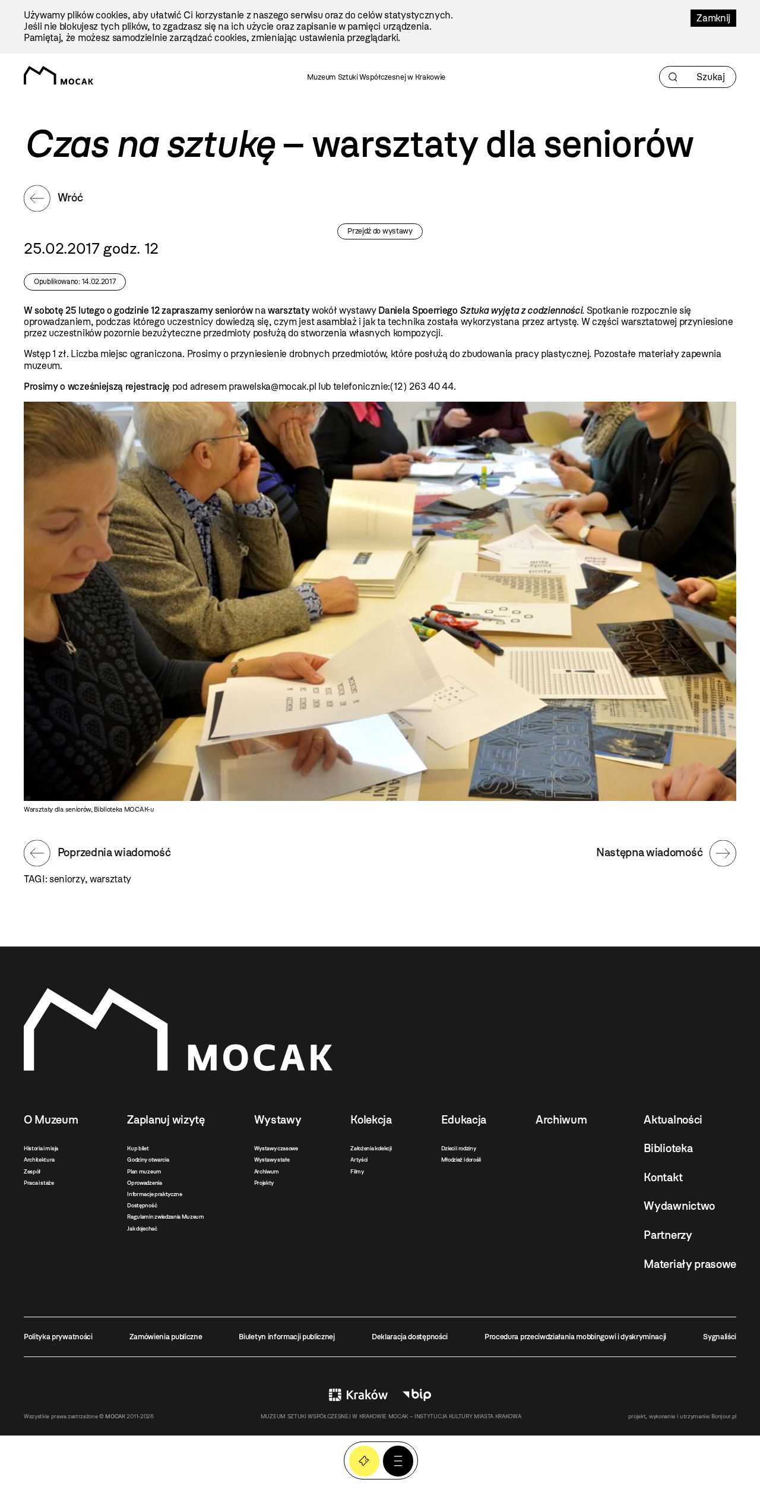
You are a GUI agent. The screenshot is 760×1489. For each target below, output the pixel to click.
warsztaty (110, 879)
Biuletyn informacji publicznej (286, 1336)
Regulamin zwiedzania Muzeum (165, 1216)
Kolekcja (370, 1120)
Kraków (358, 1394)
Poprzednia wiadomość (114, 852)
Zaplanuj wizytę (165, 1120)
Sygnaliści (719, 1336)
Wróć (70, 197)
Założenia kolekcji (370, 1148)
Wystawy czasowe (276, 1148)
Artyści (359, 1159)
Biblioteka (668, 1148)
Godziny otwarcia (148, 1159)
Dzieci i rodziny (458, 1148)
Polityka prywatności (58, 1336)
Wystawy (278, 1120)
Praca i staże (39, 1182)
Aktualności (673, 1120)
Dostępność (142, 1205)
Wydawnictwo (679, 1206)
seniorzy (66, 879)
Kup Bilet (364, 1461)
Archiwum (266, 1171)
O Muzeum (51, 1120)
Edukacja (463, 1120)
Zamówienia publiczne (165, 1336)
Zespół (32, 1171)
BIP (417, 1394)
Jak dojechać (142, 1228)
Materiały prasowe (690, 1264)
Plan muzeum (144, 1171)
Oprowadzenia (144, 1182)
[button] (398, 1461)
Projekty (264, 1182)
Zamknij (713, 18)
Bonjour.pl (723, 1416)
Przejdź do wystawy (379, 230)
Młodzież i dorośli (461, 1159)
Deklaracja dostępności (410, 1336)
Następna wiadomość (649, 852)
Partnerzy (668, 1235)
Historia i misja (41, 1148)
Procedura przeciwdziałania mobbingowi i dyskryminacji (575, 1336)
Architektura (39, 1159)
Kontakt (663, 1177)
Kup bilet (137, 1148)
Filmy (356, 1171)
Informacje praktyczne (154, 1194)
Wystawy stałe (272, 1159)
